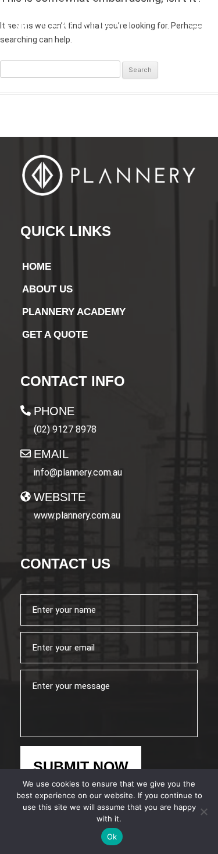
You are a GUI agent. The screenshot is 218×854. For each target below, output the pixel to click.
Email (51, 454)
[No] (203, 811)
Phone (54, 411)
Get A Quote (55, 334)
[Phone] (25, 410)
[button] (196, 22)
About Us (47, 289)
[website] (25, 496)
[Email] (25, 453)
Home (36, 266)
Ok (112, 836)
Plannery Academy (74, 311)
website (59, 497)
